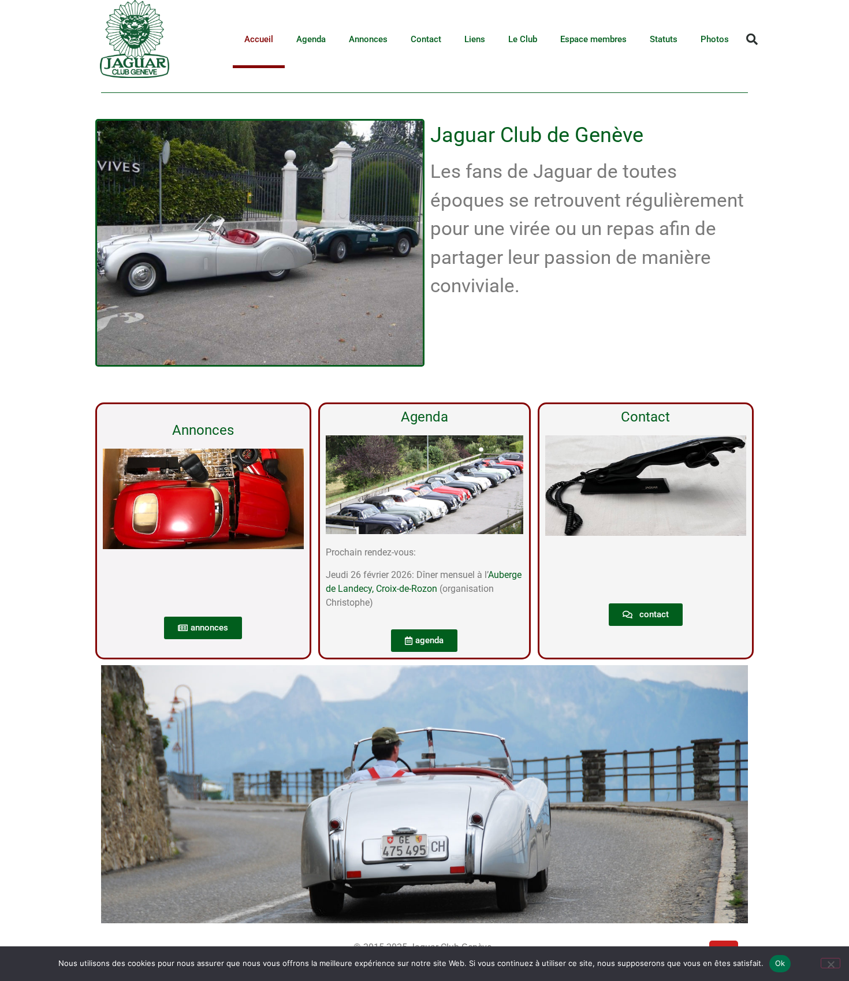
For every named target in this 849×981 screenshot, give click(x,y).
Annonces (368, 39)
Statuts (663, 39)
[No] (830, 963)
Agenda (311, 39)
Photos (715, 39)
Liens (474, 39)
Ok (780, 963)
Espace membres (593, 39)
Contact (426, 39)
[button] (752, 39)
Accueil (258, 39)
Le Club (522, 39)
